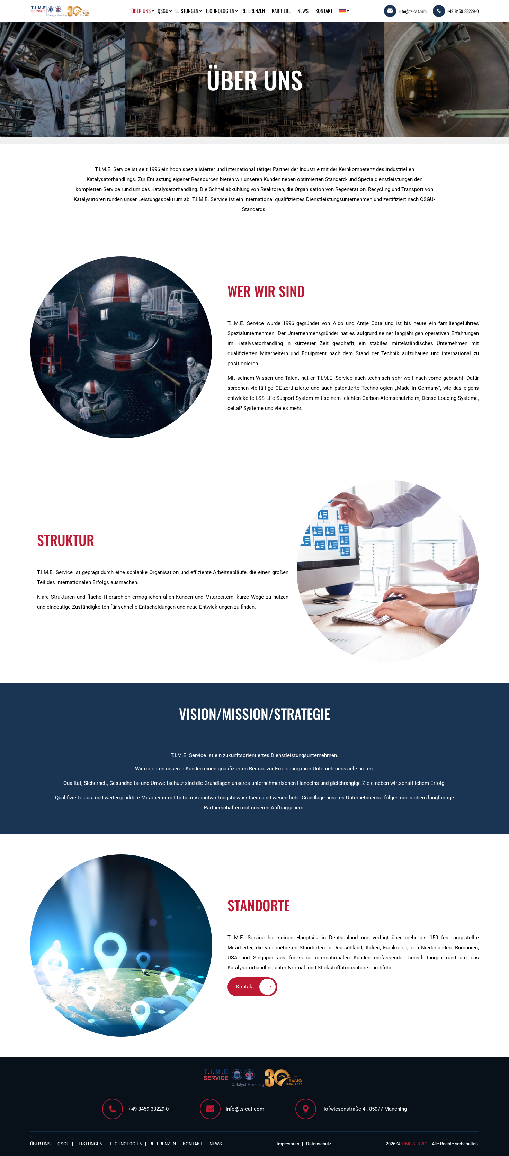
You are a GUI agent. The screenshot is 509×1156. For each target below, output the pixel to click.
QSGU (163, 11)
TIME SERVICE (415, 1143)
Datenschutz (318, 1143)
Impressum (288, 1143)
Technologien (219, 11)
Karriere (281, 11)
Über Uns (141, 11)
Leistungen (186, 11)
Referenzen (253, 11)
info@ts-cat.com (413, 11)
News (303, 11)
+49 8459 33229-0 (463, 11)
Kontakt (323, 11)
